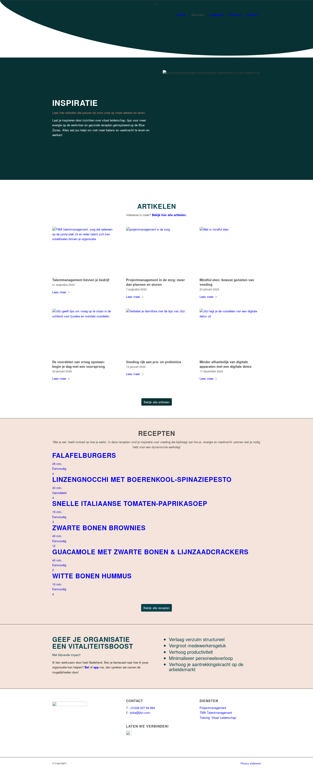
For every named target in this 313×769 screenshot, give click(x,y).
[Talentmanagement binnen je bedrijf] (82, 251)
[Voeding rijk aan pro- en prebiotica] (156, 333)
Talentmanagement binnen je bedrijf (80, 279)
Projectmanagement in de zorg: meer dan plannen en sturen (155, 282)
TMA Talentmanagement (216, 712)
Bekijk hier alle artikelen (169, 215)
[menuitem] (181, 15)
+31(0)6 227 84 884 (142, 708)
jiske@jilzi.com (140, 712)
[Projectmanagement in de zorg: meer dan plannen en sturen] (156, 251)
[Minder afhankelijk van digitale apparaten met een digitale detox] (230, 333)
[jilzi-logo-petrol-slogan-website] (62, 15)
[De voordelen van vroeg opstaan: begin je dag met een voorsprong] (82, 333)
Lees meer (59, 292)
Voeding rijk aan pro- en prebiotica (153, 362)
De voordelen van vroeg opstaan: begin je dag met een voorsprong (78, 364)
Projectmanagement (213, 708)
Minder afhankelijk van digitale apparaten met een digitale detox (226, 364)
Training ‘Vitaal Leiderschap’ (218, 717)
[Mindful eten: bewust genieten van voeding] (230, 251)
